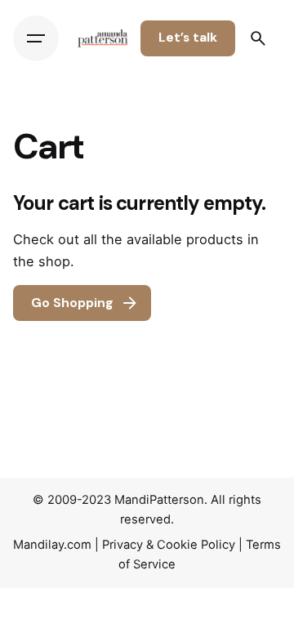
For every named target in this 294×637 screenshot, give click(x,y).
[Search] (258, 38)
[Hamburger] (36, 38)
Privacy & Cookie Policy (168, 544)
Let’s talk (187, 37)
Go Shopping (72, 303)
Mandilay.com (52, 544)
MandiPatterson (159, 499)
